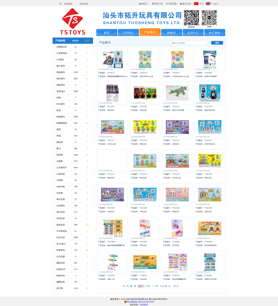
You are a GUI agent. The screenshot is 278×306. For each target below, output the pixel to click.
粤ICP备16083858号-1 (158, 299)
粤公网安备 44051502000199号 (140, 302)
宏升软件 (144, 305)
